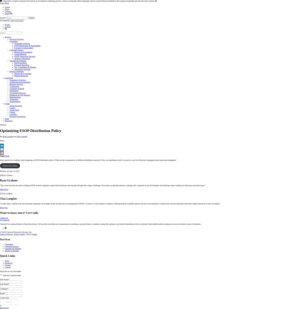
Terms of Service (6, 234)
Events (7, 7)
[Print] (152, 153)
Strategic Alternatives (22, 59)
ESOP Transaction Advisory (25, 56)
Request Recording (10, 166)
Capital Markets (20, 54)
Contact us (4, 218)
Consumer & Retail (17, 89)
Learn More (4, 3)
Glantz (34, 234)
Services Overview (17, 39)
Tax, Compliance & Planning (25, 67)
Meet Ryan (4, 189)
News (7, 9)
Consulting (14, 41)
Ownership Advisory (22, 44)
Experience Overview (18, 80)
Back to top (4, 308)
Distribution (14, 91)
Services (8, 37)
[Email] (152, 149)
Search (7, 14)
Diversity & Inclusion (18, 117)
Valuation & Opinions (18, 61)
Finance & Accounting (22, 74)
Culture (12, 112)
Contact (8, 11)
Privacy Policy (19, 234)
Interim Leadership (17, 71)
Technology (14, 99)
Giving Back (14, 110)
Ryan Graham (8, 137)
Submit (9, 302)
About (7, 104)
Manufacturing (15, 97)
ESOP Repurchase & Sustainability (27, 46)
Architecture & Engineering (20, 82)
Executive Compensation (23, 48)
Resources (9, 121)
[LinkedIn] (152, 145)
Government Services (18, 93)
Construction (14, 86)
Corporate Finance (16, 50)
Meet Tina (4, 208)
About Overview (16, 106)
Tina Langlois (22, 137)
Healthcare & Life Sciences (20, 95)
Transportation (15, 101)
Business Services (16, 84)
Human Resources (21, 76)
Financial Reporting (21, 65)
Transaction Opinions (22, 69)
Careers (12, 108)
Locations (13, 114)
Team (7, 119)
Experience (9, 78)
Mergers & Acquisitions (23, 52)
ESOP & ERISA (20, 63)
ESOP (7, 156)
